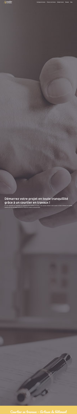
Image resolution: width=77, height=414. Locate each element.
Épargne (67, 2)
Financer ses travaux (51, 2)
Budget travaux (60, 2)
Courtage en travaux (41, 2)
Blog (71, 2)
